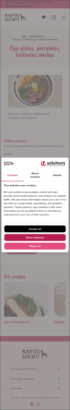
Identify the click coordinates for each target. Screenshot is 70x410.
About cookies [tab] (35, 175)
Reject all (35, 246)
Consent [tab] (12, 175)
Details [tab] (57, 175)
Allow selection (35, 237)
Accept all (35, 228)
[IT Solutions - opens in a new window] (52, 163)
